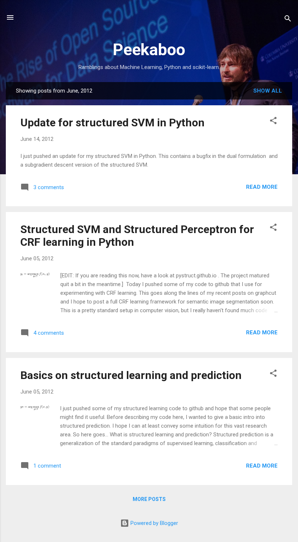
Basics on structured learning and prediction (131, 375)
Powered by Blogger (153, 523)
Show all (267, 90)
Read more (262, 187)
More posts (149, 499)
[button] (273, 121)
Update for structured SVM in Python (112, 122)
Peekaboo (149, 49)
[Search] (287, 20)
